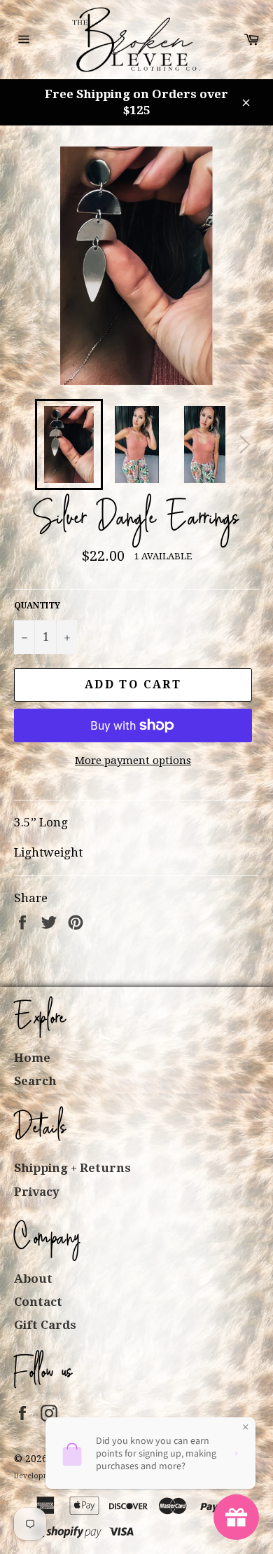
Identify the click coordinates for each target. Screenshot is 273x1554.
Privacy (36, 1192)
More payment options (133, 760)
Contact (38, 1302)
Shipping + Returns (72, 1168)
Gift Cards (45, 1325)
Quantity (37, 606)
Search (35, 1081)
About (33, 1279)
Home (32, 1058)
